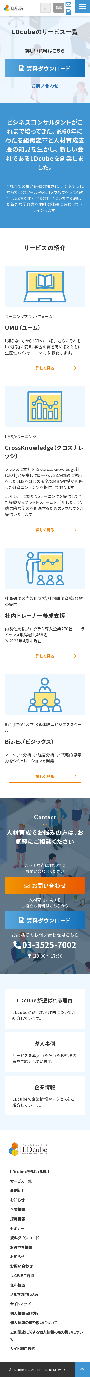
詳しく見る (45, 368)
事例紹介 (17, 1190)
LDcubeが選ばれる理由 (45, 1009)
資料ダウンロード (69, 12)
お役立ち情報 (21, 1247)
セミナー (17, 1228)
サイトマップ (20, 1303)
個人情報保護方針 (25, 1313)
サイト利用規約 (22, 1348)
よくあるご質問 (22, 1275)
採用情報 (17, 1218)
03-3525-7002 (49, 945)
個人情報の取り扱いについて (33, 1322)
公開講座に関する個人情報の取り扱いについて (46, 1335)
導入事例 (45, 1052)
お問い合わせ (69, 4)
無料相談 (17, 1285)
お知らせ (17, 1199)
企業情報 (45, 1095)
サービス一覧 (21, 1181)
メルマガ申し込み (24, 1294)
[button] (82, 6)
